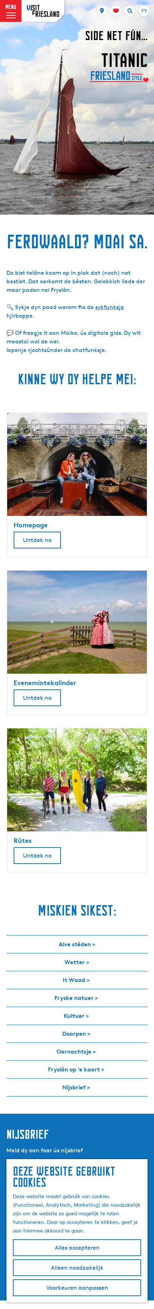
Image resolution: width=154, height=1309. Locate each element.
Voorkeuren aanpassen (77, 1287)
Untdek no (37, 540)
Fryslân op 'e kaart (74, 1069)
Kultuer (74, 1015)
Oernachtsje (74, 1051)
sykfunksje (109, 307)
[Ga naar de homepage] (43, 11)
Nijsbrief (74, 1087)
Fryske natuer (73, 997)
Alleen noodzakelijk (77, 1267)
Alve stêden (75, 944)
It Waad (74, 979)
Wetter (74, 962)
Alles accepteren (77, 1247)
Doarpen (74, 1033)
